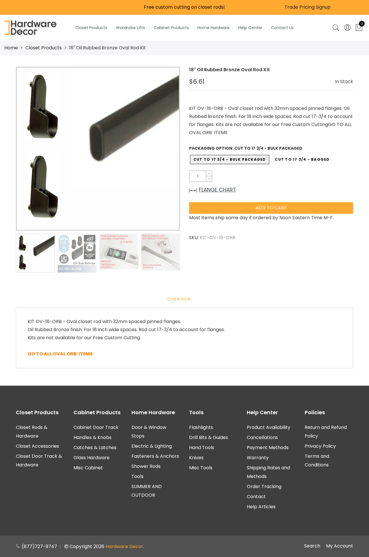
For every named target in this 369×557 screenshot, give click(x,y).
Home (11, 47)
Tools (137, 476)
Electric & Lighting (151, 446)
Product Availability (268, 427)
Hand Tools (201, 447)
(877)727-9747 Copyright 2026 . (82, 546)
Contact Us (282, 28)
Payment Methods (268, 447)
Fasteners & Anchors (155, 456)
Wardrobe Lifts (130, 28)
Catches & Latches (95, 447)
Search (312, 546)
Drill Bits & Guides (208, 437)
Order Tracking (264, 486)
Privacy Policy (320, 446)
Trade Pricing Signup (308, 7)
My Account (339, 546)
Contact (256, 496)
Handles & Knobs (93, 437)
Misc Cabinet (88, 467)
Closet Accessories (37, 446)
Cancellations (262, 437)
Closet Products (91, 28)
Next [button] (166, 148)
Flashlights (201, 427)
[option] (98, 149)
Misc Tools (200, 467)
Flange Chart (217, 189)
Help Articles (261, 506)
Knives (196, 457)
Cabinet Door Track (96, 427)
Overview (179, 299)
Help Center (250, 28)
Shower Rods (146, 466)
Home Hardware (213, 28)
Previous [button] (30, 148)
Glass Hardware (92, 457)
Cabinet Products (171, 28)
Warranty (258, 457)
